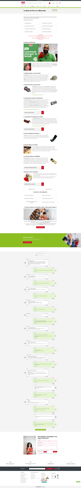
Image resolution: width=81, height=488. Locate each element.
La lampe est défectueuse (28, 23)
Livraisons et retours (23, 476)
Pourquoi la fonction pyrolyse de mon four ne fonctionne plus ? (32, 202)
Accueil (24, 14)
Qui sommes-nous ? (33, 474)
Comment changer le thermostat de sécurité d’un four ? (31, 109)
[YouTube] (58, 468)
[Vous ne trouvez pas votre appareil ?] (57, 443)
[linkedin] (58, 469)
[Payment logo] (40, 487)
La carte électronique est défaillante (46, 31)
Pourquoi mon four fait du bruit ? (46, 195)
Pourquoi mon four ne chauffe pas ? (29, 198)
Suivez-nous (23, 468)
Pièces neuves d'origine (23, 480)
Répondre (47, 291)
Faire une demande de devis (23, 474)
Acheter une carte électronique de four (31, 167)
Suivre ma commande (23, 473)
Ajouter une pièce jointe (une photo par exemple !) (43, 450)
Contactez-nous (32, 473)
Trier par (36, 255)
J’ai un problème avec (40, 442)
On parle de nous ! (33, 477)
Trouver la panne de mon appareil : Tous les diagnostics (29, 14)
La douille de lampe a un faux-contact (47, 23)
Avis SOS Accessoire (33, 476)
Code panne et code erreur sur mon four (47, 198)
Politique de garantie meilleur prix (24, 479)
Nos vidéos (48, 6)
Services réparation (57, 6)
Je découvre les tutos (40, 227)
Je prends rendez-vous (27, 242)
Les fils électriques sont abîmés (29, 31)
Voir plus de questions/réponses (40, 429)
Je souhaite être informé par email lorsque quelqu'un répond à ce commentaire (47, 453)
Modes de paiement (23, 477)
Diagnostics (52, 6)
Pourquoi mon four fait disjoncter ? (29, 195)
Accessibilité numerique (23, 482)
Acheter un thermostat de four (29, 112)
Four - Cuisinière (36, 14)
